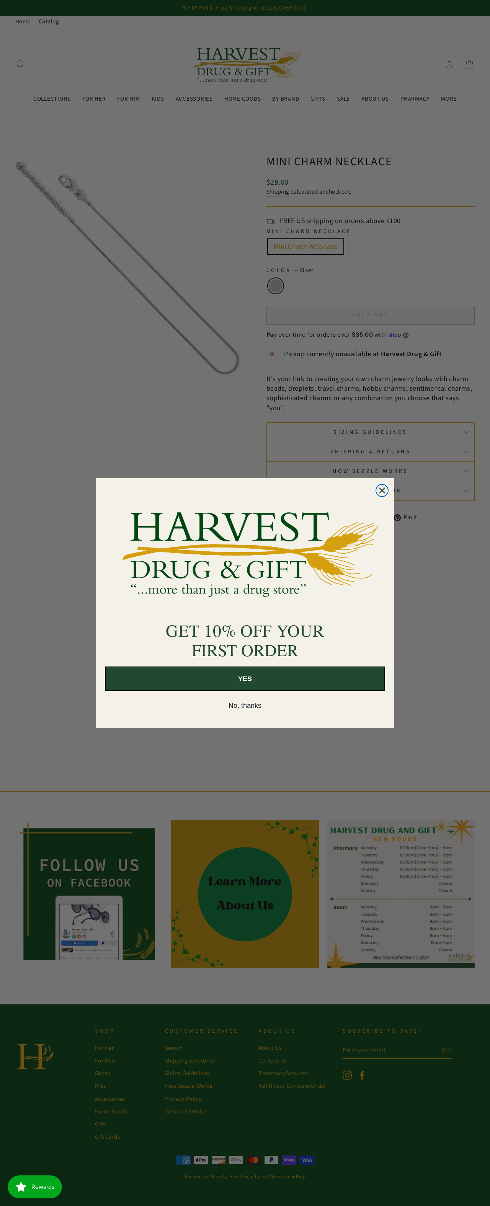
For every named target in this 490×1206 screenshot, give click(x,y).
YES (245, 679)
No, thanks (245, 705)
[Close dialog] (382, 490)
